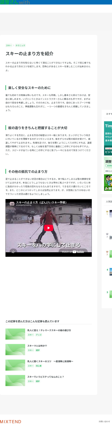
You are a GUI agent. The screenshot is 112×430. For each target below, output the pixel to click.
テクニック (20, 45)
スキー (9, 45)
